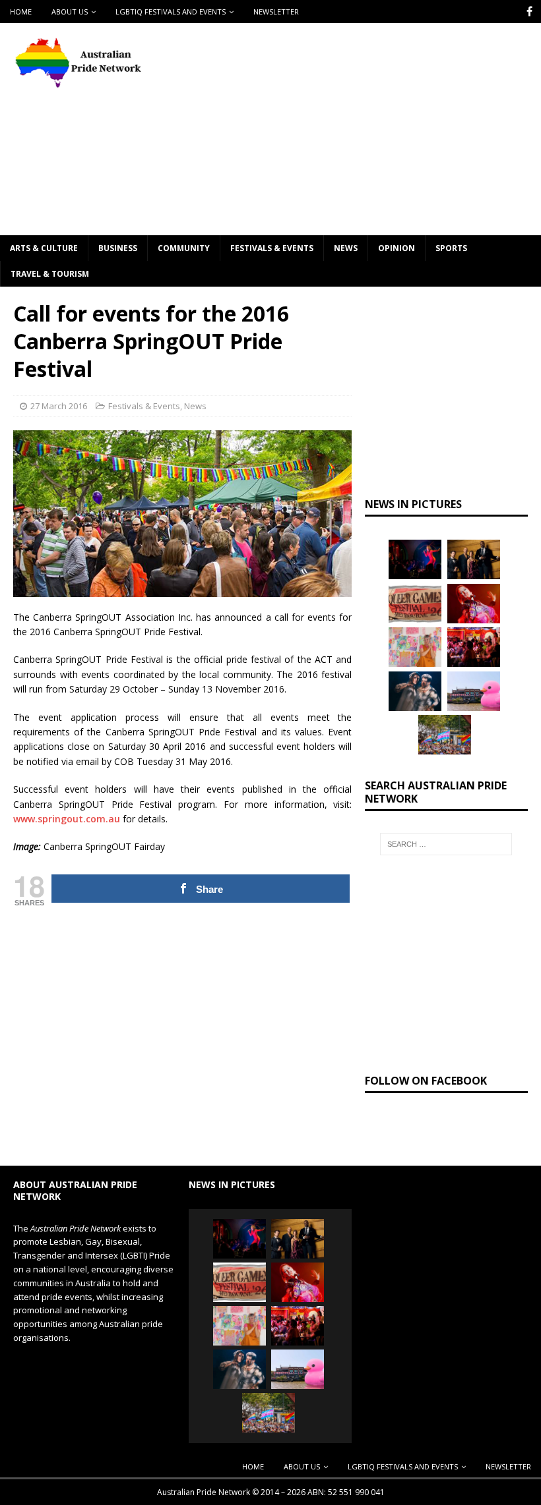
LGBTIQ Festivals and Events (170, 11)
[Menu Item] (529, 11)
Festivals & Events (271, 248)
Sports (451, 248)
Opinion (396, 248)
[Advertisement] (369, 128)
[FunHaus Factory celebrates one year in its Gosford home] (473, 647)
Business (117, 248)
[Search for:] (446, 844)
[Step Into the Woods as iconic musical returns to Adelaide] (415, 691)
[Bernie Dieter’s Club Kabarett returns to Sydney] (473, 603)
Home (21, 11)
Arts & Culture (44, 248)
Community (184, 248)
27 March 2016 (58, 406)
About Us (69, 11)
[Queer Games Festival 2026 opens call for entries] (415, 603)
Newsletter (276, 11)
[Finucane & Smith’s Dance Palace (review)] (415, 559)
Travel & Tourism (50, 273)
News (346, 248)
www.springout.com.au (66, 818)
